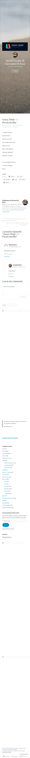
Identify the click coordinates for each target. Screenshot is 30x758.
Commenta (22, 296)
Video (3, 500)
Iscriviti (5, 525)
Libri (3, 460)
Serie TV (4, 479)
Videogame (4, 503)
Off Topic (4, 474)
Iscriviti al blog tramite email (10, 513)
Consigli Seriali (5, 453)
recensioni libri (7, 465)
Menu (15, 71)
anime (3, 448)
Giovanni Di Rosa (7, 125)
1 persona (10, 253)
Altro (5, 481)
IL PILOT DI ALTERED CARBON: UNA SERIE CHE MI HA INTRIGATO (15, 224)
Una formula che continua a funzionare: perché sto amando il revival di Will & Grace (14, 219)
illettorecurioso (13, 245)
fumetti (4, 455)
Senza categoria (6, 477)
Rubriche (6, 491)
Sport (3, 495)
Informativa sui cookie (6, 752)
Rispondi (7, 256)
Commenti (6, 486)
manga (3, 470)
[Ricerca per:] (9, 305)
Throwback (6, 493)
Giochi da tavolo (6, 458)
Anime (5, 484)
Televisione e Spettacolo (8, 498)
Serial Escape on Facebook (10, 438)
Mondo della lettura (9, 463)
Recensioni (6, 488)
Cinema (4, 451)
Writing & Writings (18, 125)
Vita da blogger (5, 505)
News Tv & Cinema (6, 472)
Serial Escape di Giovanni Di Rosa (15, 62)
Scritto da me (7, 467)
